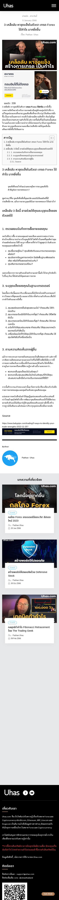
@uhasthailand (26, 877)
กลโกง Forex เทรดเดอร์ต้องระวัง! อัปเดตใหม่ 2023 (29, 519)
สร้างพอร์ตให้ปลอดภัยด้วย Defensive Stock (27, 574)
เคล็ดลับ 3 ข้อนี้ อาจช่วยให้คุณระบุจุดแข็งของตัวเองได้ (29, 149)
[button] (50, 138)
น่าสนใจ (25, 16)
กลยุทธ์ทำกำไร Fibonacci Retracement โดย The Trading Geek (29, 629)
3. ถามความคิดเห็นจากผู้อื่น (22, 158)
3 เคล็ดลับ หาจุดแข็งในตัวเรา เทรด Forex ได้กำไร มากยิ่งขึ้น (29, 144)
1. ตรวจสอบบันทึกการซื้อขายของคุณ (26, 152)
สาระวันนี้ (33, 16)
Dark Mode (48, 894)
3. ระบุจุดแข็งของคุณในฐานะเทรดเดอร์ (27, 155)
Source (18, 161)
